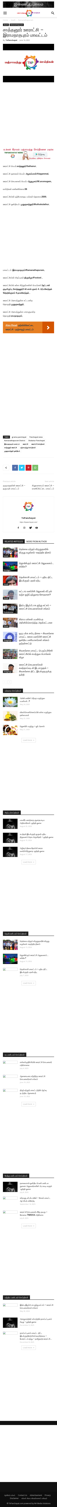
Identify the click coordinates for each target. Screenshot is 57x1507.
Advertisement (36, 1495)
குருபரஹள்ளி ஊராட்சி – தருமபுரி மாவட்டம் (14, 487)
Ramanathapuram (25, 20)
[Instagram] (25, 528)
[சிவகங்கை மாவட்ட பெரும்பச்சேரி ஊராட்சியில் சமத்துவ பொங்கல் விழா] (10, 654)
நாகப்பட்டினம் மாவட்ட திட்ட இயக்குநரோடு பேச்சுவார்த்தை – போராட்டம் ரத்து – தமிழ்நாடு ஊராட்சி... (36, 1336)
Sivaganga (8, 640)
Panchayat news (36, 437)
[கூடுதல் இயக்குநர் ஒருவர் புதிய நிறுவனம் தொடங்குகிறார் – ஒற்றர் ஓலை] (10, 838)
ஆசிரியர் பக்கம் (9, 1495)
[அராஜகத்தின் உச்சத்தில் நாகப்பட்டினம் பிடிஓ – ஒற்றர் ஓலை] (10, 1323)
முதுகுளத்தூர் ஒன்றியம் (12, 451)
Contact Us (22, 1495)
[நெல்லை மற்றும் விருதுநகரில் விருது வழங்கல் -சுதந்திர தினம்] (10, 553)
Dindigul (7, 570)
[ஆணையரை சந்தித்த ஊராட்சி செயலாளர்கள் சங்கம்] (10, 1080)
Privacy (48, 1495)
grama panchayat (19, 437)
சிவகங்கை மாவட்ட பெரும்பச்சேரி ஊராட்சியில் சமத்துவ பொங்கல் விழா (36, 654)
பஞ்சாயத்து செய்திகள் (28, 447)
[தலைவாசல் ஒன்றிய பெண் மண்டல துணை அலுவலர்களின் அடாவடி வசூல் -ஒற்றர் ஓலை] (10, 1187)
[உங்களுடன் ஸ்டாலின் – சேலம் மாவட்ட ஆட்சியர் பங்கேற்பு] (10, 1202)
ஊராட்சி (25, 444)
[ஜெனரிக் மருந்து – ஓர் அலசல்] (10, 730)
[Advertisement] (28, 114)
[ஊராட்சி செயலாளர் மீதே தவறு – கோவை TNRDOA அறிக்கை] (10, 1216)
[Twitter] (31, 528)
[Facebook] (19, 528)
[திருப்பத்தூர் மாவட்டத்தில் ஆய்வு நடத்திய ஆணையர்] (10, 1094)
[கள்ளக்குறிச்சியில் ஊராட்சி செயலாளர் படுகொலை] (10, 1066)
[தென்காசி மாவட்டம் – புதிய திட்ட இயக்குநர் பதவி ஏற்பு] (10, 581)
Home (5, 20)
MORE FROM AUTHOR (36, 541)
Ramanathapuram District (14, 440)
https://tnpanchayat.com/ (28, 522)
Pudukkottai (8, 612)
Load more (27, 740)
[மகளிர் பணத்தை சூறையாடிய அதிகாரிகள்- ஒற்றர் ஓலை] (10, 824)
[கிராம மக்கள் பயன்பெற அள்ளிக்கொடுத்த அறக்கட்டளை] (10, 623)
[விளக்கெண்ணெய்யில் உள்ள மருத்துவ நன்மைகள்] (10, 716)
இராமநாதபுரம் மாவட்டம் (12, 444)
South (13, 20)
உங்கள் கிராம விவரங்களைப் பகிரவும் (34, 1498)
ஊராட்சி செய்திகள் (38, 444)
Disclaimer (14, 1498)
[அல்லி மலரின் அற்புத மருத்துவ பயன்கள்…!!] (10, 702)
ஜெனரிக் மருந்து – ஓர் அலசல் (32, 726)
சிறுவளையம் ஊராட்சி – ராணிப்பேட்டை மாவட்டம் (43, 487)
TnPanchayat (11, 40)
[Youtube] (37, 528)
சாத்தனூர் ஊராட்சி (10, 447)
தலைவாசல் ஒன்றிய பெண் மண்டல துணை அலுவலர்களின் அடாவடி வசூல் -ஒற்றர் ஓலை (36, 1186)
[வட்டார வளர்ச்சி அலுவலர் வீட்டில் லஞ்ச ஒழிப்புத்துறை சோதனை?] (10, 595)
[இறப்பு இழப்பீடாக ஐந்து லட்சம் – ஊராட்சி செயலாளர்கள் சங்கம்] (10, 609)
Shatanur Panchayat (36, 440)
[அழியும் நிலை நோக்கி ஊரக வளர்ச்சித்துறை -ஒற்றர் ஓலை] (10, 852)
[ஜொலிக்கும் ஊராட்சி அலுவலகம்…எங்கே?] (10, 567)
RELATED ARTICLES (14, 541)
